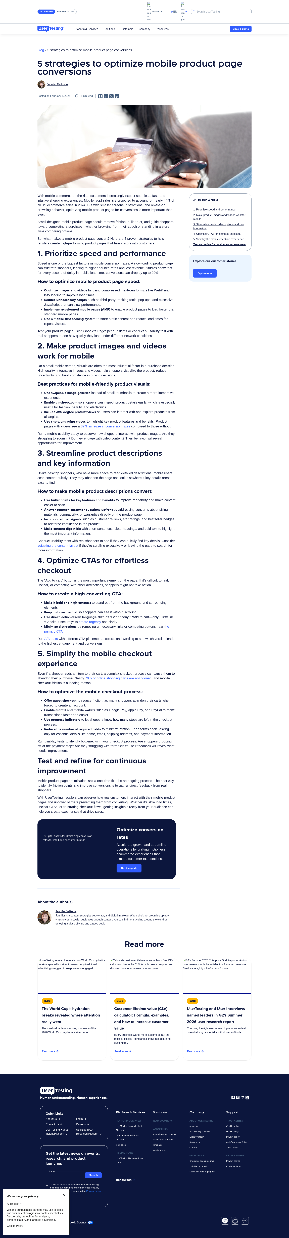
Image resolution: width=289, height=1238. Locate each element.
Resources (162, 28)
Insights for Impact (198, 1166)
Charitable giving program (202, 1161)
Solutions (109, 28)
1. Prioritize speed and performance (214, 209)
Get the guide (129, 868)
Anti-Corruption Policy (236, 1142)
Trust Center (232, 1147)
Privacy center (233, 1161)
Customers (126, 28)
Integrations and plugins (164, 1134)
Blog (40, 50)
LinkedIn (242, 1097)
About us (193, 1126)
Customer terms (233, 1166)
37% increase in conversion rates (105, 426)
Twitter (247, 1097)
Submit (93, 1175)
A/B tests (51, 639)
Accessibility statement (200, 1131)
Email (52, 1171)
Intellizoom (121, 1145)
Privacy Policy (93, 1191)
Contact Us (156, 11)
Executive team (196, 1137)
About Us (51, 1119)
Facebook (233, 1097)
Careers (81, 1124)
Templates (158, 1145)
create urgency (90, 622)
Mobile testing (159, 1150)
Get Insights (46, 12)
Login (79, 1119)
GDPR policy (232, 1131)
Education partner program (202, 1172)
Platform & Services (86, 28)
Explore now (205, 273)
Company (144, 28)
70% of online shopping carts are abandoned (118, 678)
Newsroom (194, 1142)
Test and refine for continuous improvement (219, 244)
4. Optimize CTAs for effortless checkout (216, 233)
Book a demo (241, 28)
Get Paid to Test (65, 12)
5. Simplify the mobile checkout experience (218, 239)
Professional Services (163, 1139)
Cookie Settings (77, 1222)
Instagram (237, 1097)
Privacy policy (232, 1137)
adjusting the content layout (58, 545)
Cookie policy (232, 1126)
